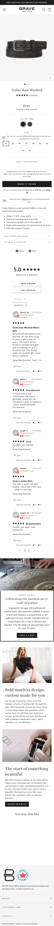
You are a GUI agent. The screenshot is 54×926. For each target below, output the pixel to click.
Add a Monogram (27, 162)
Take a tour (27, 635)
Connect (7, 916)
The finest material (16, 236)
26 (6, 143)
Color (27, 119)
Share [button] (18, 366)
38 (47, 143)
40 (23, 150)
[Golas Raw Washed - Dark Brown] (7, 855)
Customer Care (11, 907)
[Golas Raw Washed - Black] (4, 855)
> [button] (34, 550)
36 (40, 143)
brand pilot (32, 924)
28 (13, 143)
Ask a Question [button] (28, 290)
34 (33, 143)
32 (26, 143)
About (6, 898)
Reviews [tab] (18, 299)
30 (19, 143)
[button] (34, 371)
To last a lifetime (15, 242)
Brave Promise (17, 804)
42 (30, 150)
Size (27, 132)
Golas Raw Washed (22, 360)
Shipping (19, 109)
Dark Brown (30, 124)
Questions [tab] (19, 305)
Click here (26, 199)
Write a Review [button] (28, 283)
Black (23, 124)
